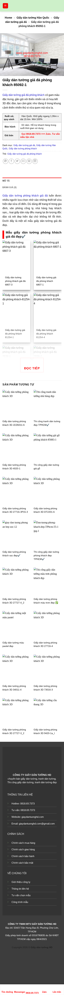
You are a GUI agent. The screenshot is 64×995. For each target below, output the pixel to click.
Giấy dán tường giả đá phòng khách (23, 95)
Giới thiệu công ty (20, 882)
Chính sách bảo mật (22, 862)
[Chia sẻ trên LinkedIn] (35, 161)
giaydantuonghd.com (32, 816)
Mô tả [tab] (6, 181)
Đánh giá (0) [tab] (9, 187)
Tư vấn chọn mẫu (21, 895)
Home (8, 17)
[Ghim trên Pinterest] (29, 161)
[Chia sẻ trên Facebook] (11, 161)
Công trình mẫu (19, 902)
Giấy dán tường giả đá (24, 145)
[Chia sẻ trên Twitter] (17, 161)
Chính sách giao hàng (23, 849)
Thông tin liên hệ (20, 888)
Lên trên (57, 992)
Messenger (19, 992)
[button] (5, 6)
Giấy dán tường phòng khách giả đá (25, 195)
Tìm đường (7, 992)
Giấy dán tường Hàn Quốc (33, 17)
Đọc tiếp (32, 368)
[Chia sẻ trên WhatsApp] (5, 161)
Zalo (44, 992)
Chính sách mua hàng (23, 842)
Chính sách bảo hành (22, 856)
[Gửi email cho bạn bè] (23, 161)
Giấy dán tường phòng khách (23, 148)
